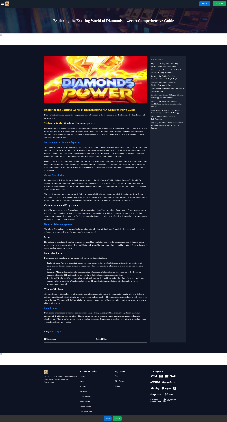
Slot (116, 376)
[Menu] (3, 4)
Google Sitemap (49, 382)
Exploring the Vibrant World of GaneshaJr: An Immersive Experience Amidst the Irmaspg (167, 125)
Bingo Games (85, 401)
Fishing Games (85, 406)
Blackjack (57, 332)
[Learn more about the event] (113, 39)
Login (82, 381)
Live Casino (119, 381)
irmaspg (82, 376)
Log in (107, 418)
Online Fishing (85, 396)
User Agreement (86, 411)
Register (83, 386)
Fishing (118, 386)
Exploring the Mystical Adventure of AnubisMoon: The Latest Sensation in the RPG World (166, 103)
